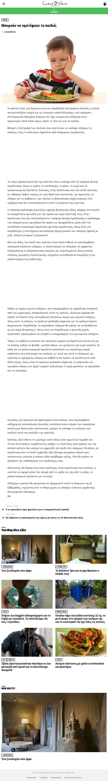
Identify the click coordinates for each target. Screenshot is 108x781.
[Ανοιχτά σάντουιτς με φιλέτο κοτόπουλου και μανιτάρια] (81, 642)
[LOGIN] (105, 4)
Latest (54, 12)
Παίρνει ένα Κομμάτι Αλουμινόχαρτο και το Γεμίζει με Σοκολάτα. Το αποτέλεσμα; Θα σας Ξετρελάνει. (26, 619)
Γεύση (5, 612)
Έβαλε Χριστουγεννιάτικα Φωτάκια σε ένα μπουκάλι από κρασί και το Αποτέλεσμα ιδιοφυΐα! (26, 667)
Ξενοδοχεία (7, 567)
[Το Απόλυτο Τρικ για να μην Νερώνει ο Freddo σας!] (81, 549)
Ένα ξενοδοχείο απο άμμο (16, 570)
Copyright (43, 777)
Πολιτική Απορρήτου (73, 777)
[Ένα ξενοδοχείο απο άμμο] (27, 549)
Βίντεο (11, 660)
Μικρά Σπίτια (61, 612)
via (9, 496)
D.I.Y (4, 660)
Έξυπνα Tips (61, 567)
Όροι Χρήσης (56, 777)
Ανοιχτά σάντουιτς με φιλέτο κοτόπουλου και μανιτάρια (79, 665)
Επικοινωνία (31, 777)
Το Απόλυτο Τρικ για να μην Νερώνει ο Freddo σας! (77, 572)
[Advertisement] (54, 157)
